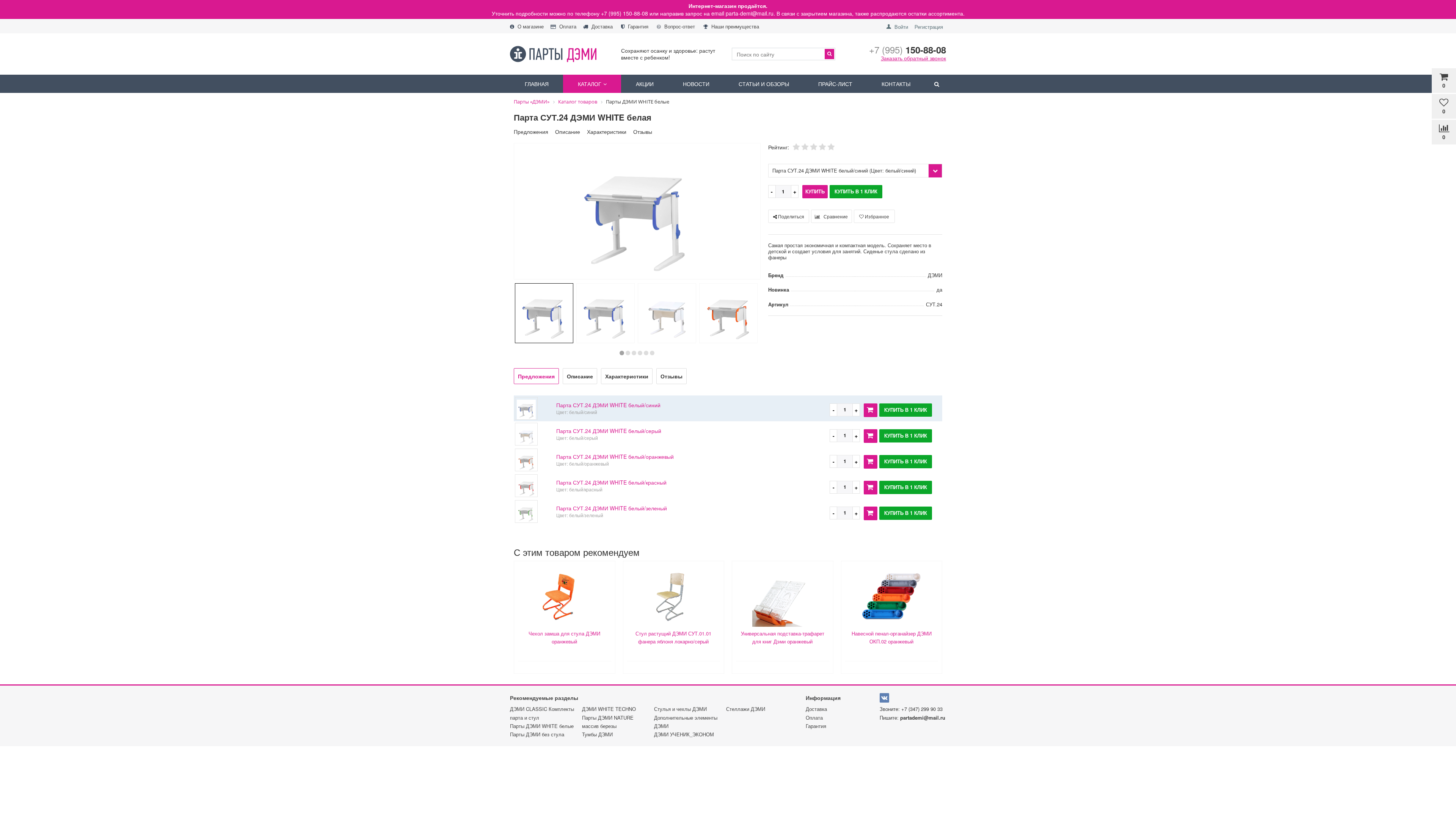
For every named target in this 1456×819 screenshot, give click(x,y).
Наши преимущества (734, 26)
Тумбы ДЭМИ (597, 734)
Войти (901, 26)
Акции (645, 84)
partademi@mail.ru (922, 717)
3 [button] (634, 353)
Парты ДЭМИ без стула (537, 734)
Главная (537, 84)
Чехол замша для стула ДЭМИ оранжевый (564, 637)
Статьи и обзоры (764, 84)
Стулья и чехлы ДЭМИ (680, 708)
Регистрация (929, 26)
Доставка (601, 26)
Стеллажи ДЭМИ (745, 708)
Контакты (896, 84)
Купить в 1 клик (856, 191)
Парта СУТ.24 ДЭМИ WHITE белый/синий (608, 405)
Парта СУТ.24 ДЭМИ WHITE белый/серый (608, 431)
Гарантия (637, 26)
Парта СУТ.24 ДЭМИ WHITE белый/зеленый (611, 508)
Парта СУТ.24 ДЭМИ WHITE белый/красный (611, 482)
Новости (696, 84)
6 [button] (652, 353)
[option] (637, 212)
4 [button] (640, 353)
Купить (815, 191)
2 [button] (628, 353)
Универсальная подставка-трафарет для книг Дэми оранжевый (782, 637)
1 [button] (622, 353)
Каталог (589, 84)
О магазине (530, 26)
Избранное (876, 216)
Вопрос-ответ (679, 26)
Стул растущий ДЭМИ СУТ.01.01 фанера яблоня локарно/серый (673, 637)
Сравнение (835, 216)
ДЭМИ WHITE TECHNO (609, 708)
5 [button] (646, 353)
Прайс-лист (835, 84)
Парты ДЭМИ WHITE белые (542, 726)
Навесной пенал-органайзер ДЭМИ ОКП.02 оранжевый (892, 637)
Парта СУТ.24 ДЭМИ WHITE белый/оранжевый (615, 456)
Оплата (567, 26)
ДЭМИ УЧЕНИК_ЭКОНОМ (684, 734)
